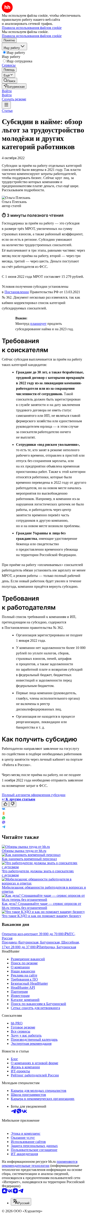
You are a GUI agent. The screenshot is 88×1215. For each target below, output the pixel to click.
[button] (7, 91)
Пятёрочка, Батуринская (57, 947)
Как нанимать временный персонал (29, 859)
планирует (38, 324)
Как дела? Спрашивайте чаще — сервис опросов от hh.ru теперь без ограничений (41, 906)
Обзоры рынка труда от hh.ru (24, 851)
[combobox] (21, 1202)
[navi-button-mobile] (6, 105)
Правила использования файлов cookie (32, 36)
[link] (9, 80)
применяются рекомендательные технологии (39, 1164)
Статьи (7, 111)
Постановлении (17, 292)
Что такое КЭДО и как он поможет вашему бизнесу (41, 916)
